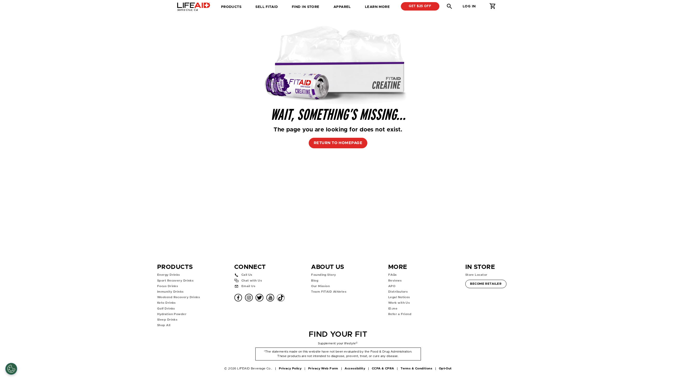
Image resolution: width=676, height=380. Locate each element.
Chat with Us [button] (251, 280)
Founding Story (323, 274)
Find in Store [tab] (306, 8)
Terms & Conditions (416, 368)
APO (391, 286)
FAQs (392, 274)
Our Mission (320, 286)
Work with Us (399, 302)
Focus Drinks (167, 286)
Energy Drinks (168, 274)
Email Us (248, 286)
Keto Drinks (166, 302)
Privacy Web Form (323, 368)
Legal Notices (399, 297)
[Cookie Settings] (11, 369)
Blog (314, 280)
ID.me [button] (392, 308)
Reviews (395, 280)
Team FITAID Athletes (328, 291)
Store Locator (476, 274)
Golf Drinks (166, 308)
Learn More (377, 7)
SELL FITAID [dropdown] (266, 7)
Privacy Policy (290, 368)
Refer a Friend (399, 314)
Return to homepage (338, 143)
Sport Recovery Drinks (175, 280)
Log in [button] (469, 6)
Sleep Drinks (167, 319)
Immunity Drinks (170, 291)
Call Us (246, 274)
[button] (449, 6)
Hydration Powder (171, 314)
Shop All (164, 325)
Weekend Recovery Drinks (178, 297)
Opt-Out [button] (445, 368)
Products (231, 7)
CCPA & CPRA (383, 368)
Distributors (398, 291)
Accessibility (355, 368)
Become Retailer (485, 283)
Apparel (342, 7)
